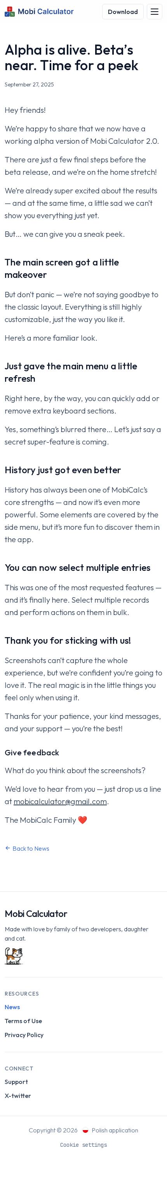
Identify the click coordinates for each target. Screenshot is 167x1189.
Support (16, 1082)
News (12, 1007)
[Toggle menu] (154, 11)
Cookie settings (83, 1144)
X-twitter (18, 1095)
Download (123, 12)
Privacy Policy (24, 1035)
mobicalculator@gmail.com (60, 801)
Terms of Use (23, 1021)
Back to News (30, 848)
